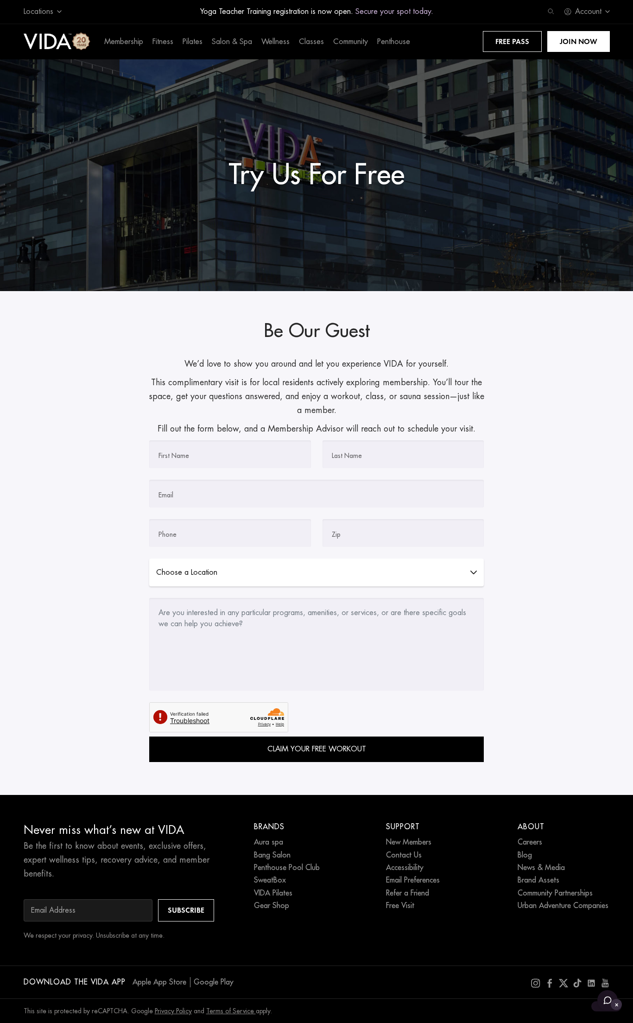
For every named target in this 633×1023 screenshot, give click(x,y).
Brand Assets (538, 880)
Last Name (347, 455)
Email (165, 495)
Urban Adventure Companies (563, 905)
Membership (123, 41)
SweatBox (270, 880)
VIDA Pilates (273, 893)
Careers (530, 842)
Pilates (193, 41)
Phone (167, 534)
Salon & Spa (232, 41)
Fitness (162, 41)
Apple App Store (159, 982)
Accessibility (405, 867)
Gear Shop (271, 905)
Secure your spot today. (394, 11)
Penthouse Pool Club (287, 867)
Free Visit (400, 905)
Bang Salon (272, 855)
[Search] (551, 11)
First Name (173, 455)
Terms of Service (231, 1011)
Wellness (275, 41)
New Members (408, 842)
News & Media (541, 867)
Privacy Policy (173, 1011)
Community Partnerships (555, 893)
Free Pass (512, 41)
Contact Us (404, 855)
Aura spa (268, 842)
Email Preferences (413, 880)
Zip (336, 534)
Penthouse (393, 41)
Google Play (214, 982)
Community (350, 41)
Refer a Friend (407, 893)
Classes (311, 41)
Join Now (578, 41)
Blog (525, 855)
